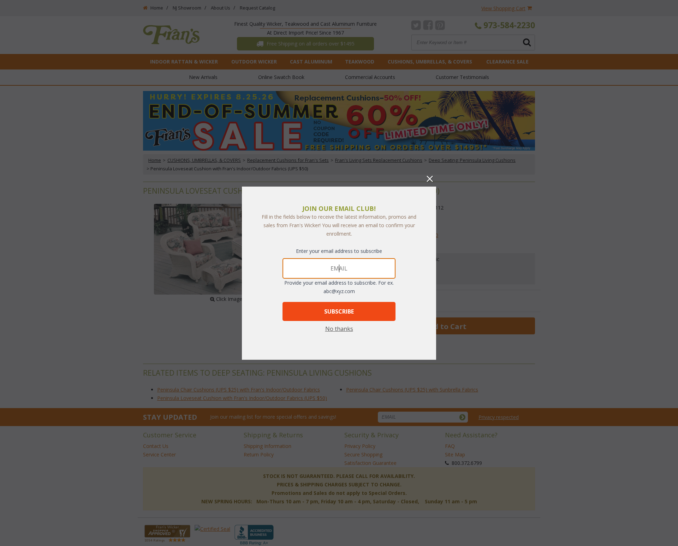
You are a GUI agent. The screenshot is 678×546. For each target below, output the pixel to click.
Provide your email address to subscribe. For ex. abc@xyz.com (339, 287)
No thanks (339, 329)
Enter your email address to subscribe (339, 251)
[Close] (429, 178)
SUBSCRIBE (339, 311)
